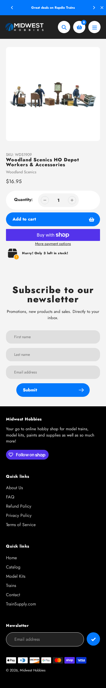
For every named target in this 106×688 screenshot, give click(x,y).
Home (11, 558)
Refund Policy (18, 506)
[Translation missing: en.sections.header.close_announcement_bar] (102, 7)
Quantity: (23, 199)
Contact (13, 595)
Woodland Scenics (21, 172)
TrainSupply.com (21, 604)
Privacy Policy (19, 515)
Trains (11, 585)
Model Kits (15, 576)
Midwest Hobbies (32, 670)
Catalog (13, 567)
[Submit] (93, 639)
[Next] (93, 7)
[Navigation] (94, 27)
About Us (14, 488)
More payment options (53, 243)
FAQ (10, 497)
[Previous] (12, 7)
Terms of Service (21, 525)
